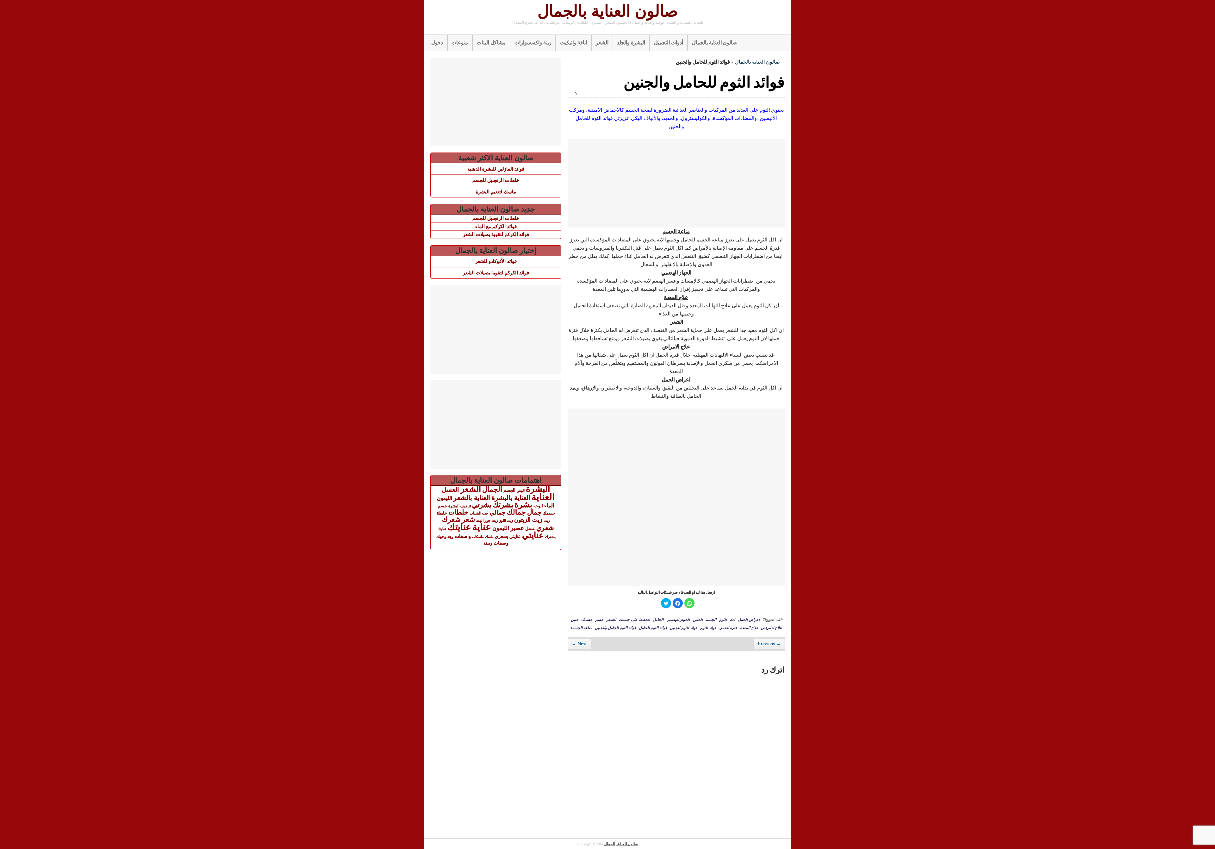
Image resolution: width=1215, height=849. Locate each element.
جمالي (497, 512)
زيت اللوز (506, 520)
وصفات (501, 543)
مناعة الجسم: (581, 627)
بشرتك (503, 505)
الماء (549, 505)
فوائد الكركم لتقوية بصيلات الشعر (496, 234)
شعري (545, 527)
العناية (543, 496)
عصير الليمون (508, 528)
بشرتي (481, 505)
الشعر (602, 42)
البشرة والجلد (631, 42)
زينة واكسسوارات (532, 42)
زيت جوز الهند (487, 520)
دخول (437, 42)
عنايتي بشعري (508, 536)
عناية (481, 527)
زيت (547, 520)
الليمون (444, 498)
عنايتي (533, 535)
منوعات (460, 42)
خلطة (442, 512)
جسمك (586, 619)
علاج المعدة (749, 627)
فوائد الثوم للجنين (683, 627)
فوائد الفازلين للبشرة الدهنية (495, 169)
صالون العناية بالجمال (608, 11)
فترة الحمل (728, 627)
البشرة (538, 489)
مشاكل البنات (491, 42)
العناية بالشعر (471, 497)
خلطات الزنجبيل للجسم (495, 180)
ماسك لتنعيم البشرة (496, 191)
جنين (574, 619)
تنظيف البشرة (459, 506)
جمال (534, 512)
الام (732, 619)
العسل (450, 489)
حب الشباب (479, 513)
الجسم (711, 619)
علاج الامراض (771, 627)
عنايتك (459, 527)
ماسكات (478, 537)
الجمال (492, 489)
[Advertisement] (676, 183)
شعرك (451, 519)
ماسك (489, 537)
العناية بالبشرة (510, 497)
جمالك (516, 512)
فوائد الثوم (708, 627)
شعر (468, 519)
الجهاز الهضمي (678, 619)
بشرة (523, 504)
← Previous (769, 643)
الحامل (658, 619)
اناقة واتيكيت (573, 42)
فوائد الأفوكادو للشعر (496, 261)
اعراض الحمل (749, 619)
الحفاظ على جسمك (634, 619)
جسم (599, 619)
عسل (530, 528)
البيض (521, 490)
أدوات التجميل (668, 42)
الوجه (538, 505)
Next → (579, 643)
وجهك (441, 536)
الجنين (698, 619)
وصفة (487, 543)
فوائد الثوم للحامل (653, 627)
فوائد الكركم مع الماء (496, 226)
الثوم (723, 619)
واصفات (463, 536)
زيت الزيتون (528, 519)
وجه (450, 536)
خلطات (458, 512)
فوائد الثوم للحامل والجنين (615, 627)
